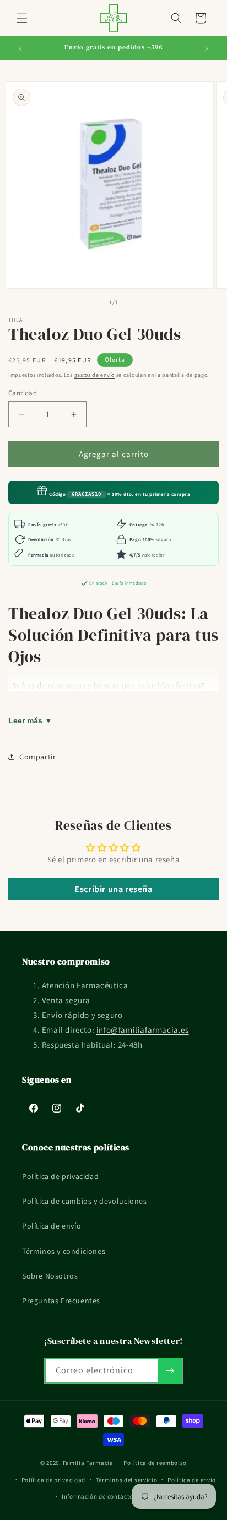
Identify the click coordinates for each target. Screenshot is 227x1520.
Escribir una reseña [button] (113, 889)
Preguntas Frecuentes (61, 1301)
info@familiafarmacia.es (142, 1030)
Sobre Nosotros (50, 1276)
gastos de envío (94, 374)
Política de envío (51, 1226)
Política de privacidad (60, 1176)
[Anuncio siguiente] (206, 48)
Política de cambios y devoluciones (84, 1201)
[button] (22, 18)
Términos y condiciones (63, 1251)
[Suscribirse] (170, 1371)
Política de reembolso (155, 1463)
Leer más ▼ (30, 720)
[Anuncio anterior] (20, 48)
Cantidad (22, 393)
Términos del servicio (127, 1480)
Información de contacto (97, 1496)
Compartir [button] (37, 757)
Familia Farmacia (88, 1463)
